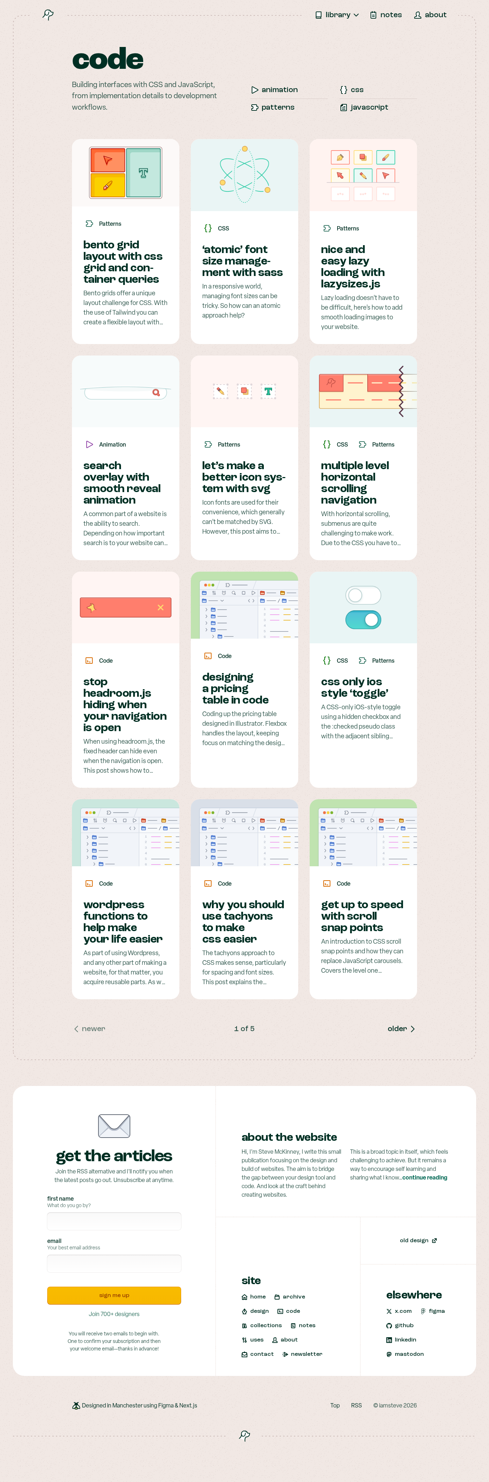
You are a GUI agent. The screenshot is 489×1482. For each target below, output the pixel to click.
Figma (437, 1311)
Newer (93, 1029)
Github (404, 1326)
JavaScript (369, 107)
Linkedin (405, 1340)
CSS (357, 90)
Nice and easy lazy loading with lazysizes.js (352, 267)
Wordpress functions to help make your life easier (123, 922)
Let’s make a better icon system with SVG (244, 478)
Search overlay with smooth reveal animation (122, 483)
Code (293, 1311)
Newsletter (307, 1354)
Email (54, 1241)
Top (335, 1406)
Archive (294, 1297)
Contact (262, 1354)
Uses (256, 1340)
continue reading (424, 1178)
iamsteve (390, 1406)
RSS (356, 1406)
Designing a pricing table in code (235, 689)
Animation (280, 90)
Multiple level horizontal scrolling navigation (355, 483)
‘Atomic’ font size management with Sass (242, 261)
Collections (266, 1326)
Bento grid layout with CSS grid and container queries (123, 263)
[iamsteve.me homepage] (48, 15)
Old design (414, 1241)
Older (397, 1029)
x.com (403, 1311)
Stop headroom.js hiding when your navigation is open (125, 705)
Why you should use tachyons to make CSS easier (243, 922)
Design (259, 1311)
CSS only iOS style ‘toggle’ (354, 688)
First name (60, 1199)
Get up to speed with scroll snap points (362, 917)
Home (258, 1297)
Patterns (278, 107)
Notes (391, 15)
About (436, 15)
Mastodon (409, 1354)
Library (338, 15)
